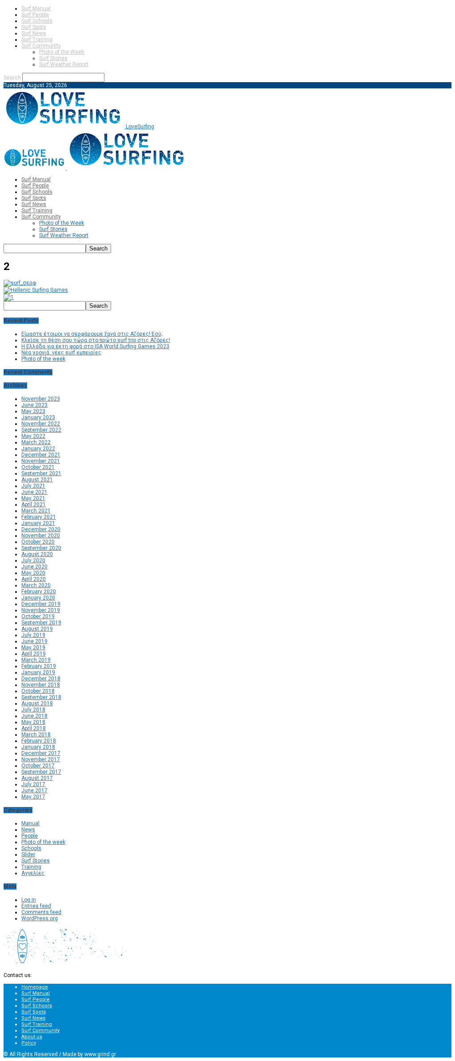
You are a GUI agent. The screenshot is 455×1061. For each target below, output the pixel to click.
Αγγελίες (32, 873)
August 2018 (37, 703)
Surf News (33, 33)
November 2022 (40, 424)
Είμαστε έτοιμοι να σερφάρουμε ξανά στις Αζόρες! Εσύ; (91, 334)
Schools (31, 848)
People (29, 836)
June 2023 (34, 405)
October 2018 (38, 691)
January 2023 (38, 417)
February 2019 (38, 666)
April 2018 (33, 728)
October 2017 (38, 766)
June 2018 (34, 716)
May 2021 (33, 498)
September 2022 (41, 430)
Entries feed (36, 906)
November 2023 (40, 399)
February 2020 (38, 591)
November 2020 (40, 535)
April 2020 (33, 579)
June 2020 (34, 567)
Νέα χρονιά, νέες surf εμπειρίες (61, 353)
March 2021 (36, 511)
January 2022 (38, 448)
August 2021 (37, 480)
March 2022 (36, 442)
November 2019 (40, 610)
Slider (28, 854)
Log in (28, 900)
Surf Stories (53, 58)
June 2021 (34, 492)
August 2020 (37, 554)
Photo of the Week (61, 52)
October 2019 (38, 616)
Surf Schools (36, 21)
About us (31, 1037)
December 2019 (40, 604)
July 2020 (33, 560)
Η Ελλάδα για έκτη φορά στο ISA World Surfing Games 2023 (95, 346)
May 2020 (33, 573)
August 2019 (37, 629)
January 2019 (38, 672)
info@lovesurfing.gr (57, 975)
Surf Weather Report (63, 64)
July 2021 (33, 486)
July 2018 (33, 710)
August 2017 (37, 778)
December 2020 (40, 529)
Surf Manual (36, 8)
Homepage (34, 987)
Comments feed (41, 912)
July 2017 (33, 784)
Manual (30, 823)
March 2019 (36, 660)
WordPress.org (39, 918)
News (28, 830)
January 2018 (38, 747)
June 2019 (34, 641)
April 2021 (33, 504)
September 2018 (41, 697)
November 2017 (40, 759)
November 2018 (40, 685)
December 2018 (40, 679)
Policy (28, 1043)
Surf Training (36, 39)
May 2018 (33, 722)
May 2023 (33, 411)
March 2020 (36, 585)
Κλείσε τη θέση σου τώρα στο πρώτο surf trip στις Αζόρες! (95, 340)
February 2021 (38, 517)
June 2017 (34, 790)
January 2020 (38, 598)
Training (31, 867)
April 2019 (33, 654)
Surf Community (41, 46)
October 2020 (38, 542)
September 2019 (41, 623)
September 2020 (41, 548)
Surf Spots (33, 27)
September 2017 (41, 772)
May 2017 (33, 797)
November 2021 (40, 461)
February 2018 (38, 741)
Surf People (35, 15)
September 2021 (41, 473)
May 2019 (33, 647)
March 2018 (36, 734)
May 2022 (33, 436)
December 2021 (40, 455)
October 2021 (38, 467)
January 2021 (38, 523)
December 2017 (40, 753)
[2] (20, 283)
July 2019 (33, 635)
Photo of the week (43, 359)
